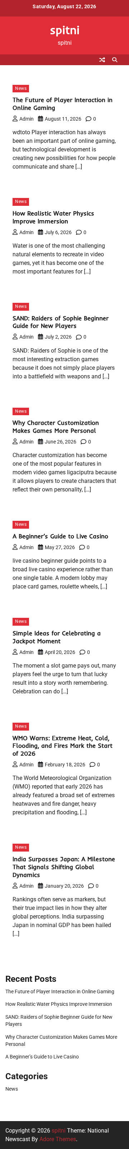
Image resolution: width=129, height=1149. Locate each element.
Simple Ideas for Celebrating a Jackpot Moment (57, 637)
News (21, 88)
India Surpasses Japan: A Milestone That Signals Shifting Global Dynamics (64, 866)
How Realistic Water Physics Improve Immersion (53, 217)
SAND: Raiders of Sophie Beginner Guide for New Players (61, 322)
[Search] (114, 59)
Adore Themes (57, 1139)
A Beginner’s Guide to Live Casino (60, 536)
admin (26, 119)
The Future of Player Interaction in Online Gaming (59, 991)
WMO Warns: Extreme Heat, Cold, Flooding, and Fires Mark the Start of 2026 (63, 745)
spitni (65, 30)
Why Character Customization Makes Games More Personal (56, 426)
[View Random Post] (102, 59)
